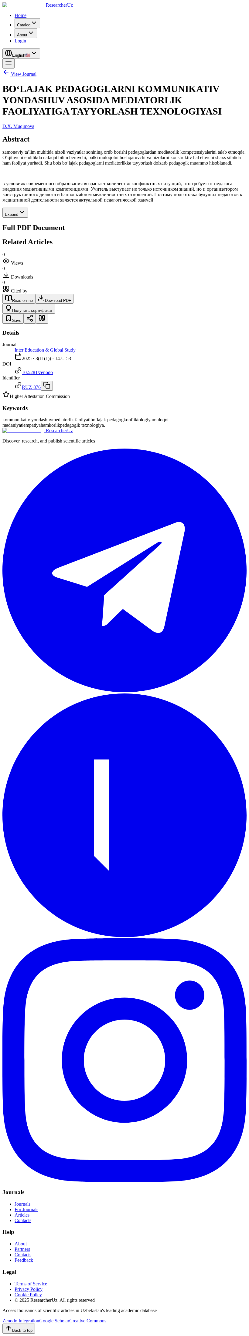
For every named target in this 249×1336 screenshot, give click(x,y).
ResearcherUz (59, 5)
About (21, 1243)
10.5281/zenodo (37, 372)
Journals (22, 1204)
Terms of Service (31, 1283)
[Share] (30, 319)
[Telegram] (124, 690)
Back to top (22, 1330)
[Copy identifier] (47, 386)
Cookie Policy (28, 1294)
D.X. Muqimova (18, 126)
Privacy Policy (29, 1289)
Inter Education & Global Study (45, 349)
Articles (22, 1214)
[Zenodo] (124, 935)
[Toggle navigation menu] (8, 63)
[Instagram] (124, 1180)
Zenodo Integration (20, 1320)
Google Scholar (54, 1320)
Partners (22, 1249)
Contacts (23, 1220)
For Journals (26, 1209)
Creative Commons (87, 1320)
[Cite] (42, 319)
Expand (11, 214)
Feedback (24, 1260)
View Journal (23, 74)
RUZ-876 (31, 387)
